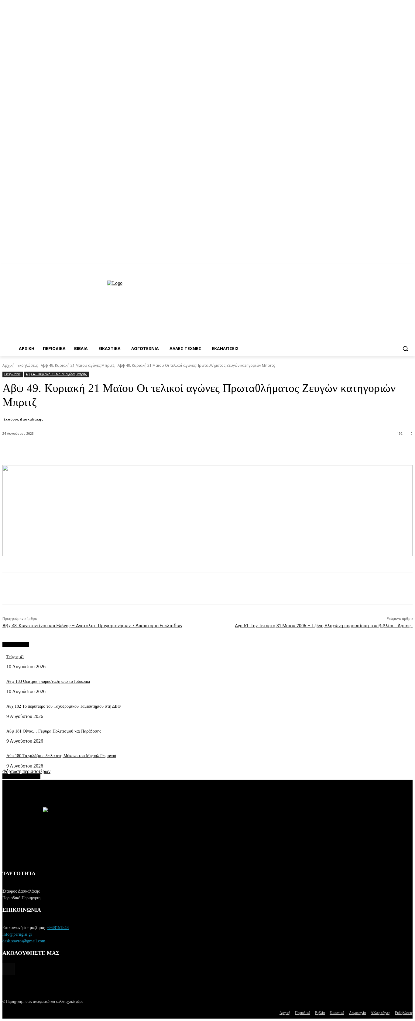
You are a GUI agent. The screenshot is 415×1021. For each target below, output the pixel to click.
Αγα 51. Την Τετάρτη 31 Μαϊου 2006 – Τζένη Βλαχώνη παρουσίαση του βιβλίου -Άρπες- (324, 625)
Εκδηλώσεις (28, 365)
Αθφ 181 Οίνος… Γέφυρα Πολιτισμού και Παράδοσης (53, 731)
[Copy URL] (158, 450)
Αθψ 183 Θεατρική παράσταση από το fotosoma (48, 681)
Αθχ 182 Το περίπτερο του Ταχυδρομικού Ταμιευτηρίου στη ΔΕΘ (63, 706)
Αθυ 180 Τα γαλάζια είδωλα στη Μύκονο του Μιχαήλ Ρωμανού (61, 756)
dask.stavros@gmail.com (23, 941)
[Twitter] (92, 450)
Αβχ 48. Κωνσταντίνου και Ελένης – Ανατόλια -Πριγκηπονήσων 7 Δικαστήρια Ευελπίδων (92, 625)
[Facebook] (70, 450)
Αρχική (8, 365)
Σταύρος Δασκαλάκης (23, 419)
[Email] (136, 450)
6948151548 (58, 927)
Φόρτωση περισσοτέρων (26, 771)
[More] (180, 449)
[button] (405, 348)
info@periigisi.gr (17, 934)
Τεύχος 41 (15, 657)
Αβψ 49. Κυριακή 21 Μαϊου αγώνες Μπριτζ (78, 365)
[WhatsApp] (114, 450)
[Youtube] (409, 267)
